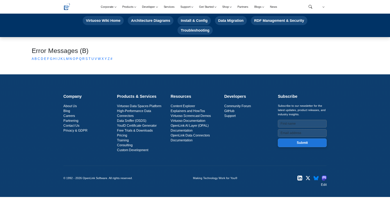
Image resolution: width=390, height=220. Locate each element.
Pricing (122, 135)
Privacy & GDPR (75, 130)
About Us (70, 106)
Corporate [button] (107, 6)
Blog (66, 111)
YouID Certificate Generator (137, 125)
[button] (323, 6)
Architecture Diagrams (150, 20)
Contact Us (71, 125)
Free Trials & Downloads (135, 130)
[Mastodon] (324, 178)
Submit (302, 142)
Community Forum (237, 106)
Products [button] (127, 6)
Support (230, 116)
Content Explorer (183, 106)
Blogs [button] (257, 6)
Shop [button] (225, 6)
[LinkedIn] (299, 178)
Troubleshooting (195, 30)
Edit (324, 184)
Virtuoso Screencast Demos (191, 116)
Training (123, 140)
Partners (242, 6)
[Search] (310, 7)
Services (169, 6)
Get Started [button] (206, 6)
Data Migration (231, 20)
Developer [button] (148, 6)
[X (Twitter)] (308, 178)
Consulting (125, 145)
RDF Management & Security (279, 20)
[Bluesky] (316, 178)
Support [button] (185, 6)
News (273, 6)
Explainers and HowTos (188, 111)
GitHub (229, 111)
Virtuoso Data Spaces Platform (139, 106)
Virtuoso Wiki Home (103, 20)
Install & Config (194, 20)
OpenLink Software (95, 178)
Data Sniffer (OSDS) (131, 120)
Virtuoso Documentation (188, 120)
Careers (69, 116)
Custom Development (132, 150)
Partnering (70, 120)
